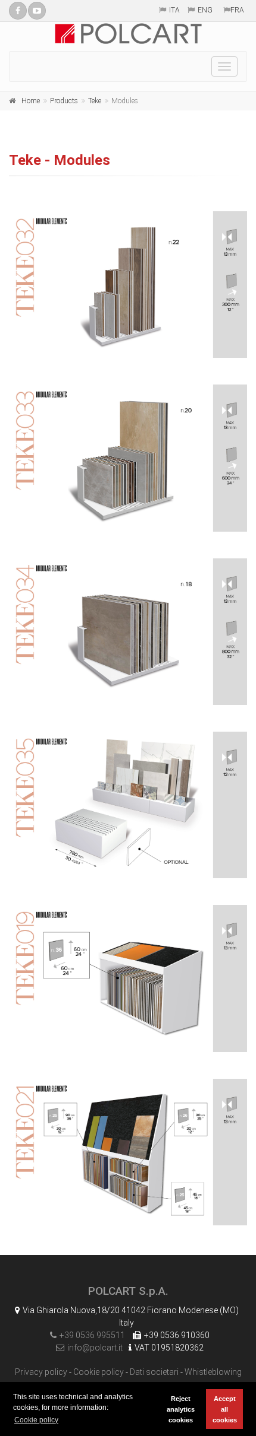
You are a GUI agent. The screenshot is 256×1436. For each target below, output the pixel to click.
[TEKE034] (128, 631)
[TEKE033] (128, 458)
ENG (205, 10)
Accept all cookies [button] (225, 1409)
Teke (94, 101)
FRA (237, 10)
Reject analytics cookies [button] (181, 1409)
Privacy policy (41, 1372)
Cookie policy (98, 1372)
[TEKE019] (128, 978)
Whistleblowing (213, 1372)
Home (30, 101)
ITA (174, 10)
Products (64, 101)
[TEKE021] (128, 1152)
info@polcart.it (95, 1347)
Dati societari (154, 1372)
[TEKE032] (128, 284)
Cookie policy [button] (36, 1420)
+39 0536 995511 (92, 1335)
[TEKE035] (128, 805)
